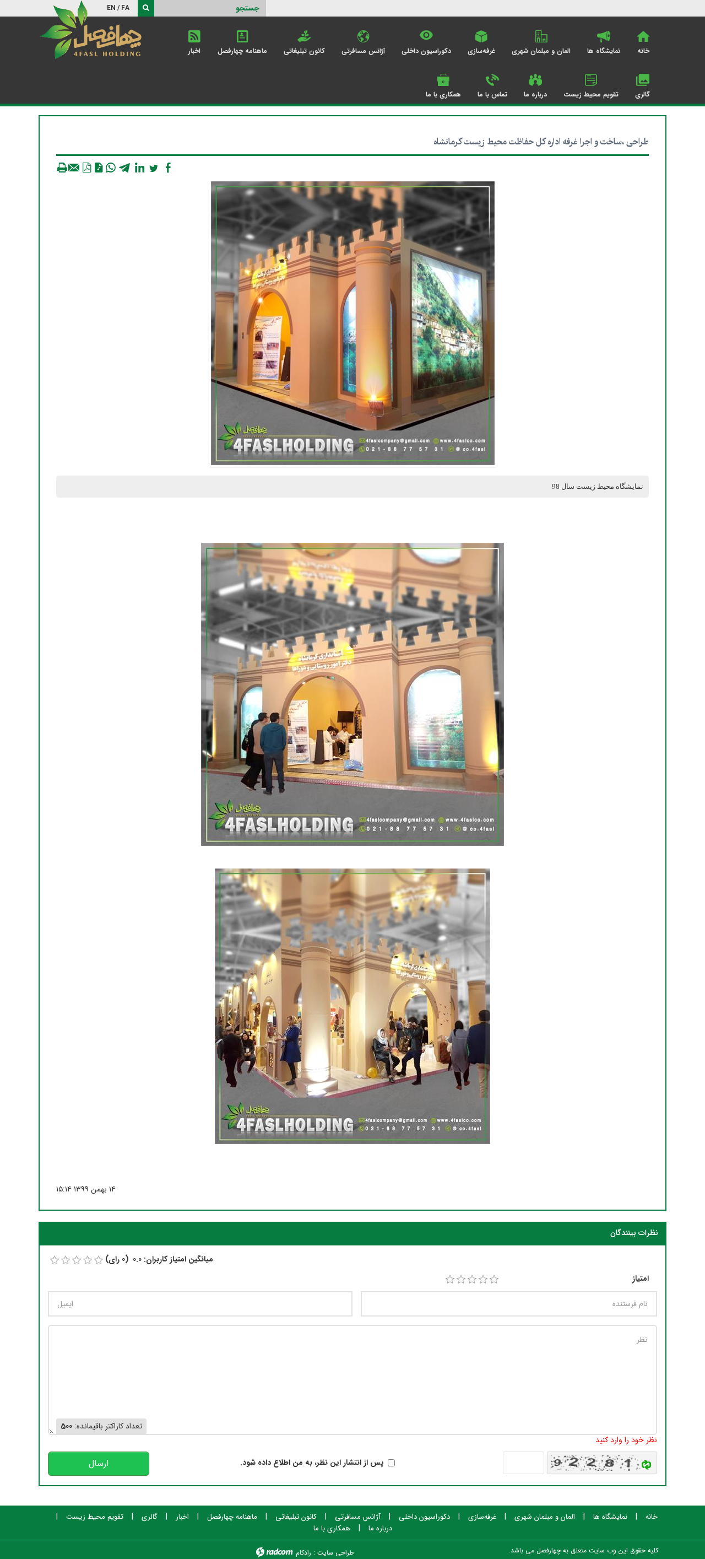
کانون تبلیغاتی (296, 1517)
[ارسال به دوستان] (74, 167)
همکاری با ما (331, 1528)
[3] (472, 1280)
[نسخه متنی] (62, 167)
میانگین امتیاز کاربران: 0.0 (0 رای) (159, 1259)
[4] (483, 1280)
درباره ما (380, 1528)
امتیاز (640, 1279)
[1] (450, 1280)
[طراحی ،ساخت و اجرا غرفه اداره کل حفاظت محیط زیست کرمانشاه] (353, 323)
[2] (461, 1280)
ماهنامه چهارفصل (232, 1517)
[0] (54, 1260)
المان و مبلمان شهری (544, 1517)
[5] (494, 1280)
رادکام (303, 1552)
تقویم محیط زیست (94, 1517)
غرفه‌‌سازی (482, 1517)
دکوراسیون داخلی (424, 1517)
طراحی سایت (335, 1552)
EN (111, 8)
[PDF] (86, 167)
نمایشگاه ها (610, 1517)
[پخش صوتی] (99, 167)
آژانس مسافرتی (358, 1517)
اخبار (182, 1517)
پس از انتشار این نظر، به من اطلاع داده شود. (312, 1463)
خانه (652, 1517)
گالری (150, 1517)
